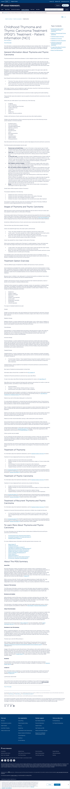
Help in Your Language (5, 755)
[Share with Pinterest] (14, 706)
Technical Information (56, 753)
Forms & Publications (39, 723)
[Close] (68, 785)
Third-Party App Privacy (39, 755)
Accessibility (3, 751)
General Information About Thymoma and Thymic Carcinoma (57, 30)
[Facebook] (5, 760)
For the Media (21, 740)
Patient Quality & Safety (23, 723)
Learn (2, 9)
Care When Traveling (5, 728)
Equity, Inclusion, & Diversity (24, 733)
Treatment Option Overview (57, 36)
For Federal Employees (57, 723)
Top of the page (7, 686)
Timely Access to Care (5, 730)
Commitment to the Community (24, 730)
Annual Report (21, 735)
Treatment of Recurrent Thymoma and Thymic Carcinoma (56, 44)
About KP (20, 720)
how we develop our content (28, 693)
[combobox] (54, 9)
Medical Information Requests (41, 730)
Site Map (54, 755)
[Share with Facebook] (8, 706)
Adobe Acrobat (14, 775)
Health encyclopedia (17, 18)
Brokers (51, 1)
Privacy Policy (17, 693)
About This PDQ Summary (57, 50)
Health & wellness (8, 18)
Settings (50, 784)
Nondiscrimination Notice (5, 753)
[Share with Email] (5, 706)
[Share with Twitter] (11, 706)
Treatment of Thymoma (56, 38)
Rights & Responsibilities (39, 753)
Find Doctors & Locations (6, 723)
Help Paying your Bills (39, 728)
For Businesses (56, 720)
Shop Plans (7, 9)
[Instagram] (14, 760)
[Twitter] (2, 760)
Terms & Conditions (38, 751)
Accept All (57, 784)
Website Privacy (21, 751)
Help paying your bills (65, 1)
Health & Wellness (25, 9)
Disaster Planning (56, 751)
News (19, 725)
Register (58, 5)
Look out (5, 12)
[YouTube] (8, 760)
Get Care (32, 9)
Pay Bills (38, 9)
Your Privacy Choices (22, 755)
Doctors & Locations (15, 9)
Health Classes (4, 725)
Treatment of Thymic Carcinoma (58, 40)
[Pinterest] (11, 760)
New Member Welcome (40, 720)
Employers (57, 1)
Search (67, 9)
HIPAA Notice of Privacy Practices (24, 753)
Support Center (14, 1)
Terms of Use (10, 693)
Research (20, 728)
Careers (19, 737)
